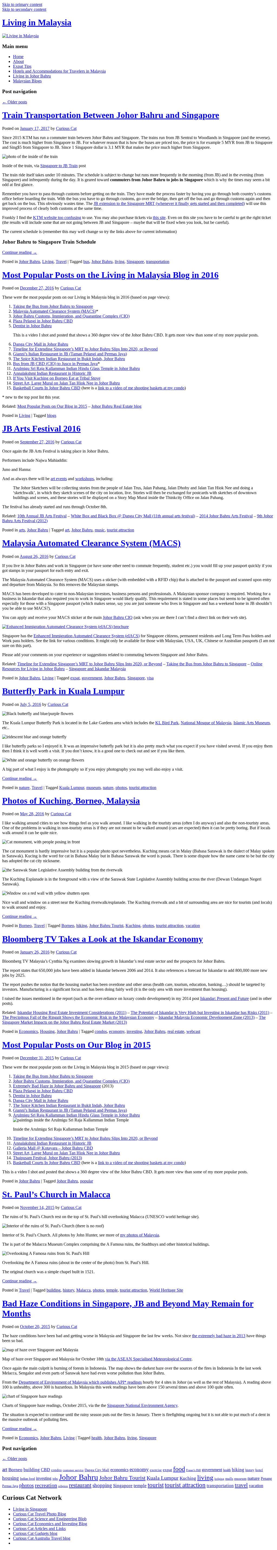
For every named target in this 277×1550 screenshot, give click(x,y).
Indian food (27, 1479)
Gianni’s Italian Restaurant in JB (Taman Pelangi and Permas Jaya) (70, 354)
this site (159, 217)
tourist (156, 1485)
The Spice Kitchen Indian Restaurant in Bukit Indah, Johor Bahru (69, 358)
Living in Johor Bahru (32, 76)
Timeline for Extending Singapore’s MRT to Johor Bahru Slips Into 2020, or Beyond (85, 349)
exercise (156, 1470)
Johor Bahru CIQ (118, 617)
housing (10, 1478)
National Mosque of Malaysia (206, 722)
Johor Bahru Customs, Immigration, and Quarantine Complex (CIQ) (71, 316)
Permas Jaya (10, 1486)
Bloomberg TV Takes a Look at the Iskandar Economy (102, 939)
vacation (193, 925)
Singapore (135, 261)
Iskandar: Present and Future (224, 998)
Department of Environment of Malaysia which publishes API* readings (80, 1382)
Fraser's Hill (193, 1470)
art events (59, 478)
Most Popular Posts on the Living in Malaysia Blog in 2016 (110, 275)
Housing (47, 1031)
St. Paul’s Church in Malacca (56, 1194)
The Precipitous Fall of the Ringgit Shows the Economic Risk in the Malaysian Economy (78, 1017)
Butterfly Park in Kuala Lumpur (63, 691)
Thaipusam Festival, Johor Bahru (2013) (47, 1157)
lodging (219, 1478)
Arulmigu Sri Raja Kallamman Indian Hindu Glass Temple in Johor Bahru (76, 368)
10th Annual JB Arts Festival (42, 516)
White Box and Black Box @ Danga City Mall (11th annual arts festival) (133, 516)
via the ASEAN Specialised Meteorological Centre (148, 1359)
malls (229, 1479)
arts (22, 530)
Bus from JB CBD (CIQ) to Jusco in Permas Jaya (55, 363)
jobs (55, 1479)
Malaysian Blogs (27, 81)
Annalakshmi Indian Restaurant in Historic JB (52, 373)
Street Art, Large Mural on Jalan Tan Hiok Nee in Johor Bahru (66, 383)
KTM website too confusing (57, 217)
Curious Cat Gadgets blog (35, 1533)
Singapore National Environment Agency (142, 1405)
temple (112, 1290)
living (119, 261)
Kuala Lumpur (71, 787)
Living (48, 261)
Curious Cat (66, 128)
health (96, 1438)
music (100, 530)
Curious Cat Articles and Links (39, 1528)
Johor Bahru (29, 261)
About (18, 61)
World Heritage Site (166, 1290)
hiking (81, 925)
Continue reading (19, 252)
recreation (46, 1485)
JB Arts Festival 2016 (41, 428)
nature (24, 787)
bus (86, 261)
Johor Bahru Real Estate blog (116, 406)
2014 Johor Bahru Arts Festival (226, 516)
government (92, 678)
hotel (259, 1470)
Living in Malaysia (36, 22)
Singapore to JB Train (59, 165)
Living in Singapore (30, 1509)
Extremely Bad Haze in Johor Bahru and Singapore (57, 1086)
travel (241, 1485)
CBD (45, 1469)
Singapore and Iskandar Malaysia (97, 668)
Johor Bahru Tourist (106, 925)
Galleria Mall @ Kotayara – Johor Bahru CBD (53, 1148)
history (68, 1290)
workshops (84, 478)
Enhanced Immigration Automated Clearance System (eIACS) (87, 636)
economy (116, 1031)
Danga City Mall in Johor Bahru (40, 344)
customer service (73, 1470)
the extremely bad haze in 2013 (218, 1335)
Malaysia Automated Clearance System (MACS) (54, 311)
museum (93, 787)
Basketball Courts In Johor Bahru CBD (46, 388)
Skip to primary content (22, 4)
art (67, 530)
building (54, 1290)
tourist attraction (120, 530)
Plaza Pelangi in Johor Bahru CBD (43, 321)
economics (119, 1469)
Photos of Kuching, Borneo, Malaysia (71, 801)
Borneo (25, 925)
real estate (175, 1031)
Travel (61, 261)
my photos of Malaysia (139, 1235)
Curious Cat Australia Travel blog (41, 1538)
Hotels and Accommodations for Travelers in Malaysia (59, 71)
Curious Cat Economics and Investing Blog (50, 1523)
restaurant (80, 1485)
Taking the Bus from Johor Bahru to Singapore (53, 306)
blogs (51, 415)
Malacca (83, 1290)
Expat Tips (22, 66)
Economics (28, 1031)
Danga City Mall (97, 1470)
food (179, 1468)
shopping (102, 1485)
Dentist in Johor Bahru (32, 326)
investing (134, 1031)
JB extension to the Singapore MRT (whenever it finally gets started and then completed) (169, 203)
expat (75, 678)
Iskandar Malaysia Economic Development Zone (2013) (207, 1017)
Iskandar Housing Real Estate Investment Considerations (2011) (71, 1012)
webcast (193, 1031)
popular (86, 1181)
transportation (157, 261)
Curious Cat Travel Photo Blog (39, 1514)
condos (101, 1031)
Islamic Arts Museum (251, 722)
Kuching (133, 925)
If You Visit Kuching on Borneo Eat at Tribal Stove (56, 378)
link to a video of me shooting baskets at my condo (141, 388)
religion (63, 1486)
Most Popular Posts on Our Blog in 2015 (52, 406)
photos (121, 787)
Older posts (14, 102)
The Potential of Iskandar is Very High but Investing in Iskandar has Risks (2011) (200, 1012)
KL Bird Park (167, 722)
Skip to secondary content (24, 9)
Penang (266, 1479)
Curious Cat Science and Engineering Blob (50, 1519)
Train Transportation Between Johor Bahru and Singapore (110, 115)
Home (18, 56)
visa (150, 678)
